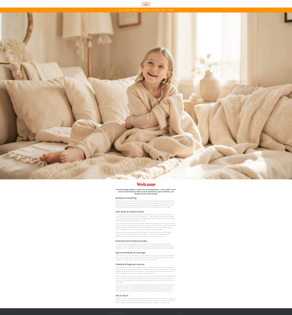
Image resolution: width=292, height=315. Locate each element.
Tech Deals (135, 10)
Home (121, 10)
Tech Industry (144, 10)
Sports (164, 10)
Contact (127, 10)
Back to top (180, 312)
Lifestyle (170, 10)
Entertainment (155, 10)
